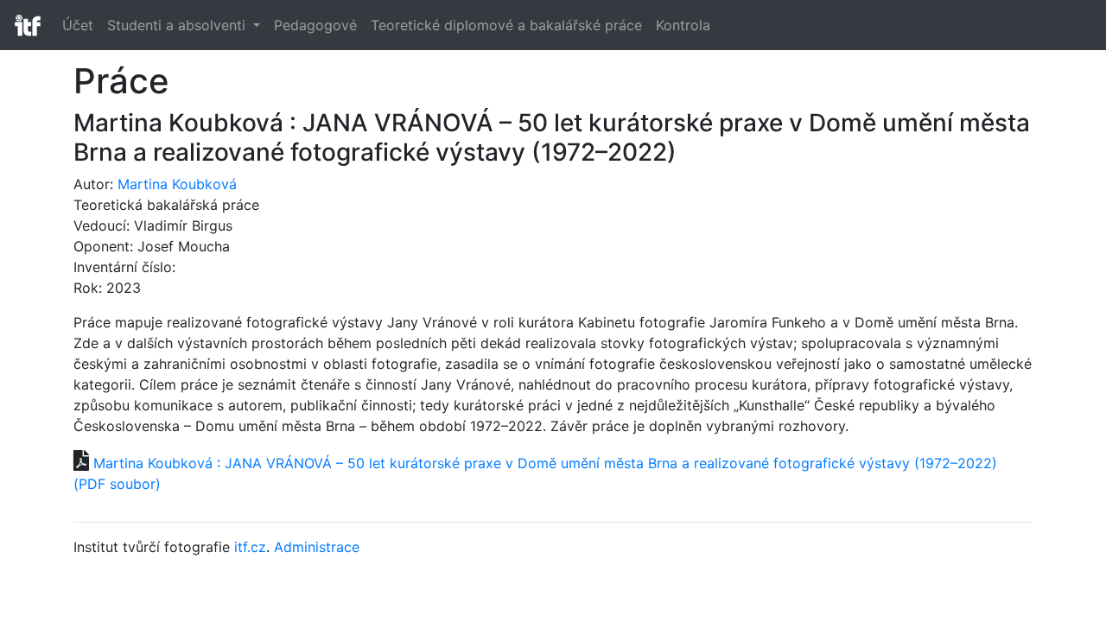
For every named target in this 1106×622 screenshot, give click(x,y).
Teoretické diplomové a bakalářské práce (506, 25)
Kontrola (683, 25)
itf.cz (250, 546)
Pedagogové (315, 25)
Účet (77, 25)
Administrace (316, 546)
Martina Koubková (177, 184)
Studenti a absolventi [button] (178, 25)
